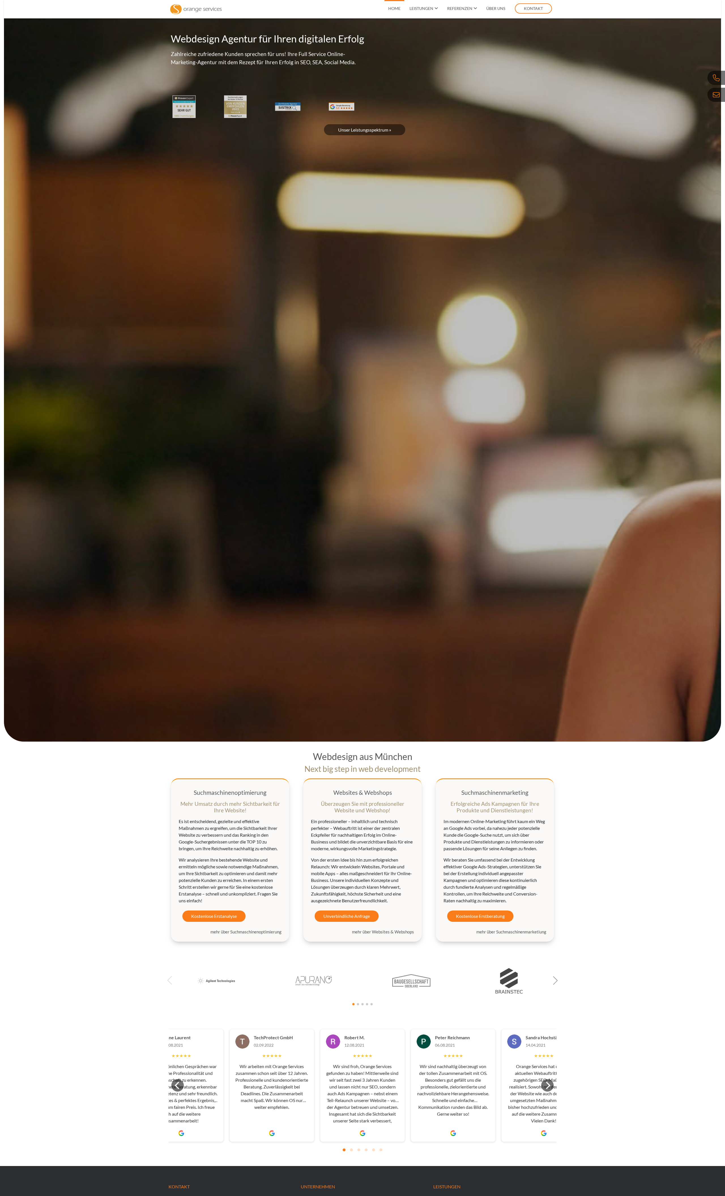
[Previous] (177, 1085)
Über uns (495, 8)
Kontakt (533, 8)
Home (394, 8)
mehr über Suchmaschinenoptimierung (246, 931)
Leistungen (421, 8)
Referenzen (459, 8)
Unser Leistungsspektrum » (364, 129)
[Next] (547, 1085)
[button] (555, 980)
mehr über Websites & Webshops (383, 931)
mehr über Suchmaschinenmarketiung (511, 931)
